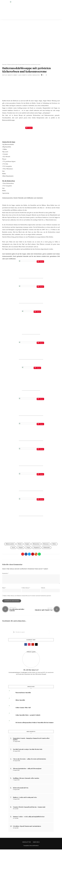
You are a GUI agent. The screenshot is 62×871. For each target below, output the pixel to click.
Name (4, 588)
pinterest (33, 677)
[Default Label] (32, 644)
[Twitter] (29, 554)
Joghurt (27, 544)
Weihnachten (36, 75)
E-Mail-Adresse (26, 588)
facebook (28, 677)
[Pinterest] (32, 554)
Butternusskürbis (10, 544)
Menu (58, 9)
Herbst (15, 75)
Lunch (20, 75)
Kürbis (54, 544)
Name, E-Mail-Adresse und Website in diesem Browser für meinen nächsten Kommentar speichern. (27, 595)
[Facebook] (26, 554)
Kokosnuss (46, 544)
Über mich (36, 842)
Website (43, 588)
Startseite (4, 64)
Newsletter (26, 842)
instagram (31, 677)
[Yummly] (36, 554)
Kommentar (5, 573)
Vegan (28, 547)
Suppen (30, 75)
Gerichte (10, 75)
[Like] (22, 554)
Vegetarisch (37, 547)
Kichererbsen (36, 544)
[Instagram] (29, 644)
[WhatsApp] (39, 554)
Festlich (4, 75)
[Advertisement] (31, 88)
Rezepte (24, 75)
